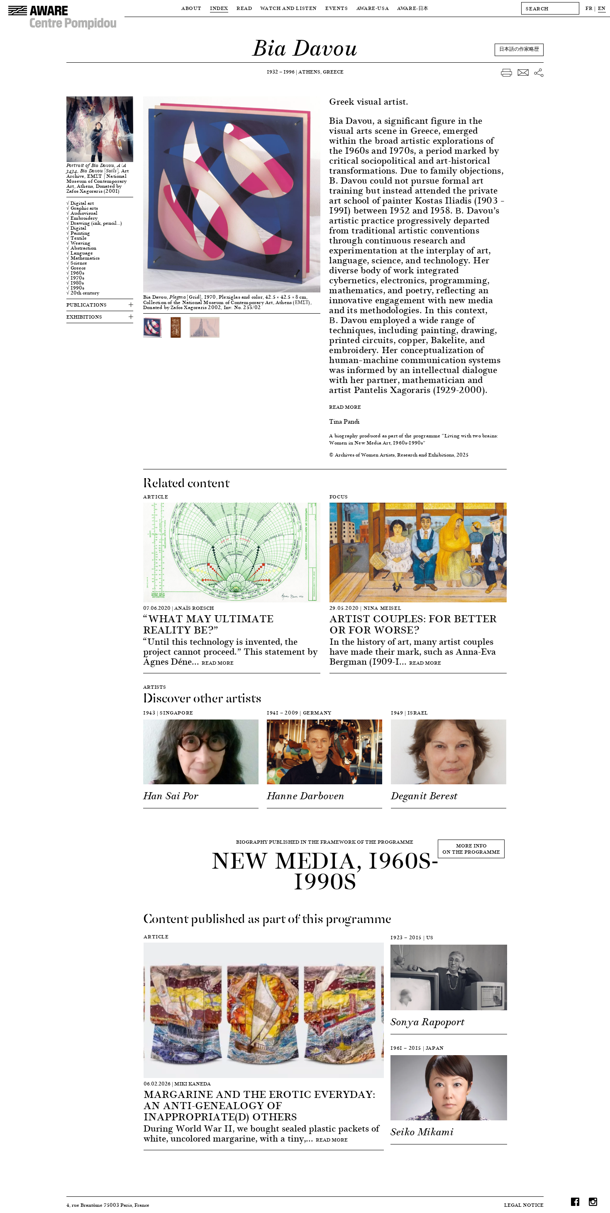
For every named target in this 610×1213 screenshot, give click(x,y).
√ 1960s (75, 272)
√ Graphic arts (82, 208)
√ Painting (78, 233)
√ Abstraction (81, 248)
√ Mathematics (83, 257)
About (191, 8)
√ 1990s (75, 287)
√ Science (76, 262)
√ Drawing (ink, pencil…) (94, 223)
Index (219, 8)
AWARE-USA (372, 8)
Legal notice (524, 1205)
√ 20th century (82, 292)
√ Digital (76, 228)
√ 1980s (75, 282)
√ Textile (76, 238)
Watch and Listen (288, 8)
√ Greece (76, 267)
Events (336, 8)
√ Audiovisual (82, 213)
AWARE (413, 8)
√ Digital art (80, 203)
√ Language (79, 252)
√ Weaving (78, 243)
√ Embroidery (82, 218)
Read (244, 8)
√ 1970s (75, 277)
